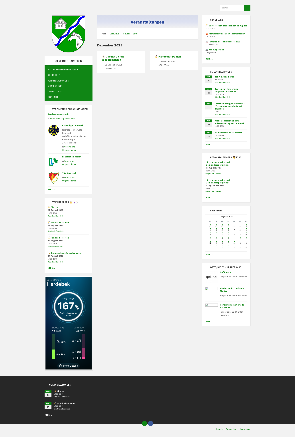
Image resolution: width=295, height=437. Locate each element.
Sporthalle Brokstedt (56, 231)
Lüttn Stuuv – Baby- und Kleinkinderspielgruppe (217, 163)
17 (209, 238)
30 (227, 225)
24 (209, 243)
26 (221, 243)
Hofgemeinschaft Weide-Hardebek (232, 306)
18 (215, 238)
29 (221, 225)
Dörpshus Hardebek (55, 216)
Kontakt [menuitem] (219, 429)
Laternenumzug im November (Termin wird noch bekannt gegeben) (229, 106)
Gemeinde (114, 33)
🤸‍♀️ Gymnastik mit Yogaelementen (113, 58)
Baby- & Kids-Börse (224, 76)
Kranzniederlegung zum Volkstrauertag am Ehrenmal (229, 122)
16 (245, 234)
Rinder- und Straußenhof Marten (232, 289)
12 (221, 234)
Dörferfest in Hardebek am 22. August (227, 25)
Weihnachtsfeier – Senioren (228, 132)
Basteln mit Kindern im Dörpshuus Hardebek (226, 90)
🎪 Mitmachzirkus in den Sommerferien (225, 33)
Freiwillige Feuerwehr (73, 125)
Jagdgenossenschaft (58, 114)
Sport (136, 33)
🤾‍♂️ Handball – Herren (58, 237)
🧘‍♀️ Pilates (53, 207)
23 (245, 238)
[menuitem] (68, 69)
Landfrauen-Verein (71, 156)
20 (227, 238)
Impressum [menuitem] (245, 429)
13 (227, 234)
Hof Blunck (225, 272)
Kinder (126, 33)
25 (215, 243)
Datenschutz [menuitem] (232, 429)
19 (221, 238)
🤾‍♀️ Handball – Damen (167, 56)
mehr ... (51, 189)
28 (215, 225)
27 (209, 225)
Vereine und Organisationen (62, 118)
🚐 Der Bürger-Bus (214, 49)
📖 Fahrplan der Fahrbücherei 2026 (222, 41)
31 (209, 247)
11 (215, 234)
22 (239, 238)
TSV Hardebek (69, 173)
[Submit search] (247, 8)
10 (209, 234)
